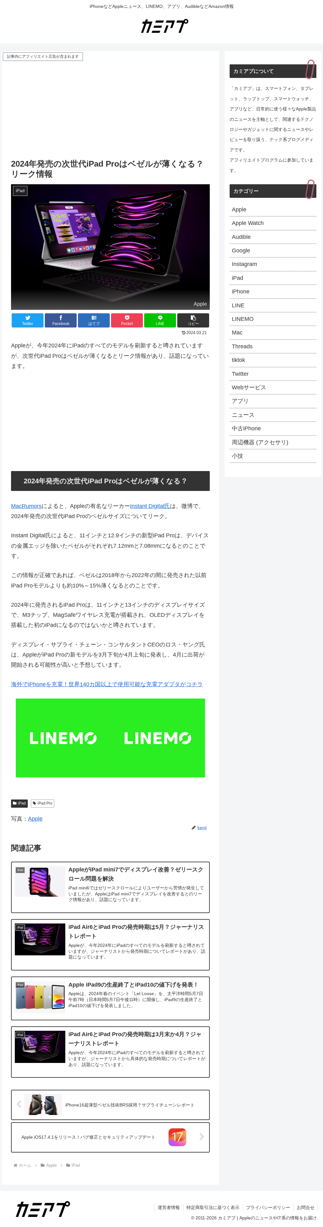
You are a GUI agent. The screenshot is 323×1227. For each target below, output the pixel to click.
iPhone (241, 291)
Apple (35, 819)
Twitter (240, 374)
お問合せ (305, 1207)
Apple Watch (248, 223)
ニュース (243, 415)
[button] (193, 320)
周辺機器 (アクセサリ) (260, 442)
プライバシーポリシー (268, 1207)
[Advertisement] (110, 109)
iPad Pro (45, 803)
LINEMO (243, 319)
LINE (238, 305)
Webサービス (249, 387)
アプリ (240, 401)
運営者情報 (169, 1207)
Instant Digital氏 (150, 506)
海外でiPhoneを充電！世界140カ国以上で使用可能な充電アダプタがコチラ (107, 684)
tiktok (238, 360)
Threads (242, 346)
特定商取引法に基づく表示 (212, 1207)
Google (241, 250)
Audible (241, 237)
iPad (22, 803)
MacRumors (26, 506)
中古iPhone (246, 428)
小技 (237, 456)
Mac (237, 332)
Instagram (244, 264)
